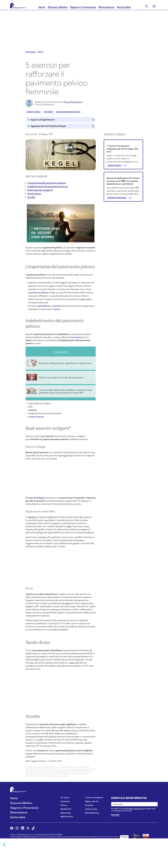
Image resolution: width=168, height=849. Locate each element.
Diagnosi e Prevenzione (83, 7)
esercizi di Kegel (36, 497)
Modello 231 (66, 809)
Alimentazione (106, 7)
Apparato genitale (33, 112)
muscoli (56, 305)
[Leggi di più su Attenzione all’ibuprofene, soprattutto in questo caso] (61, 363)
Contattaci (65, 801)
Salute (41, 7)
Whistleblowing (92, 813)
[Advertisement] (84, 27)
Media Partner (67, 816)
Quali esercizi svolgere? (40, 190)
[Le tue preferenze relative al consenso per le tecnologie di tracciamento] (4, 844)
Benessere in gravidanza (117, 198)
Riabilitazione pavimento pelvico (68, 112)
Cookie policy (91, 809)
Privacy (64, 805)
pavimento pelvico (39, 292)
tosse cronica (37, 416)
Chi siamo (65, 797)
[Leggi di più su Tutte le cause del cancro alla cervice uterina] (61, 377)
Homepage (30, 52)
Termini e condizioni (94, 797)
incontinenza (77, 337)
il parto (56, 309)
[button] (60, 223)
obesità (33, 410)
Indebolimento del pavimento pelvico (47, 186)
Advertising (66, 813)
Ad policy (89, 805)
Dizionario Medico (58, 7)
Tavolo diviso (34, 193)
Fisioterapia (48, 112)
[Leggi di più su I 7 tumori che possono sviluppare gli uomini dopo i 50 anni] (123, 154)
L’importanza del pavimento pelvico (46, 183)
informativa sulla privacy (134, 808)
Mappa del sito (92, 801)
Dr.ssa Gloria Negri (73, 102)
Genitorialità (124, 7)
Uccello (31, 197)
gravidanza (44, 305)
